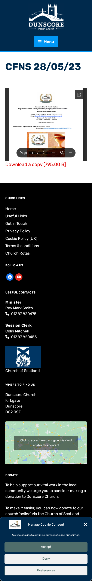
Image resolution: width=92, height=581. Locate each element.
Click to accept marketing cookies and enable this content (46, 443)
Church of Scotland (22, 370)
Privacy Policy (17, 231)
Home (10, 208)
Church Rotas (17, 253)
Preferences (46, 570)
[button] (85, 524)
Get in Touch (16, 223)
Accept (46, 547)
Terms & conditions (22, 245)
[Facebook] (9, 276)
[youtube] (18, 276)
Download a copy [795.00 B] (35, 164)
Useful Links (16, 216)
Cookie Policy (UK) (21, 238)
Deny (46, 558)
